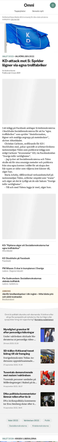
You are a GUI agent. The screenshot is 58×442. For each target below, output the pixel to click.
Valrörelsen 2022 (24, 56)
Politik (47, 420)
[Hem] (29, 5)
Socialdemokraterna (18, 426)
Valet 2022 (8, 56)
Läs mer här (15, 19)
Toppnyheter (19, 11)
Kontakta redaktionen (44, 319)
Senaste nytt (38, 11)
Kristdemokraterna (40, 426)
